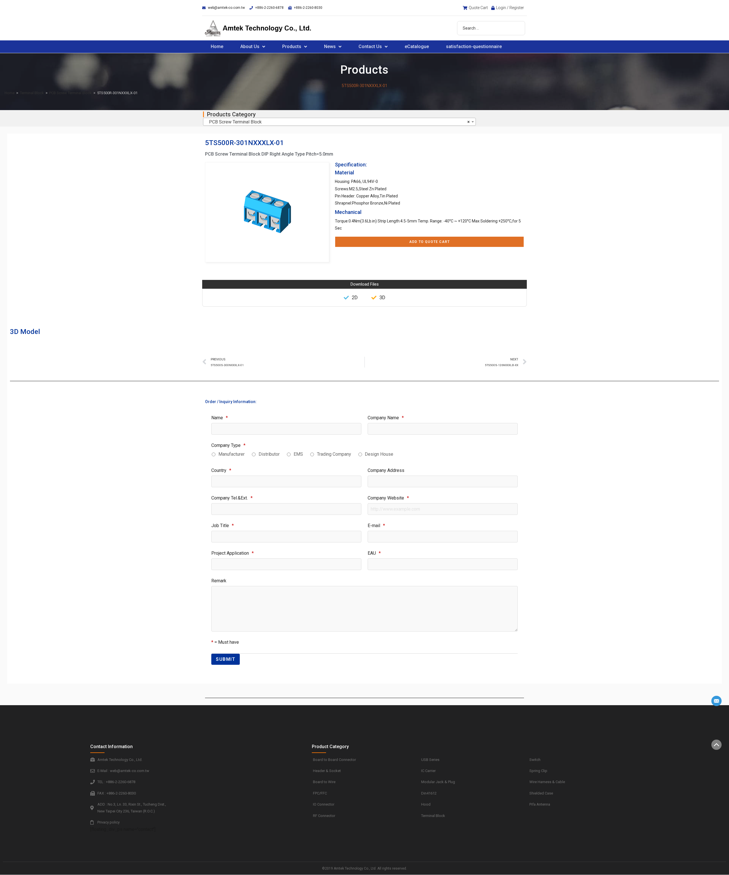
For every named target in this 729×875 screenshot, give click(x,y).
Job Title (222, 525)
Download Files (365, 284)
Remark (218, 580)
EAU (374, 553)
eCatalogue (417, 46)
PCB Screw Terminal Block (70, 93)
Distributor (269, 454)
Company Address (386, 470)
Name (219, 417)
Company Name (386, 417)
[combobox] (339, 122)
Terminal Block (32, 93)
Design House (379, 454)
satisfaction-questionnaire (474, 46)
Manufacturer (231, 454)
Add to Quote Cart (429, 242)
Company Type (228, 445)
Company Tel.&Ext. (232, 498)
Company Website (388, 498)
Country (221, 470)
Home (217, 46)
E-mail (376, 525)
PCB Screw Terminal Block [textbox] (338, 122)
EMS (298, 454)
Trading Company (334, 454)
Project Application (232, 553)
